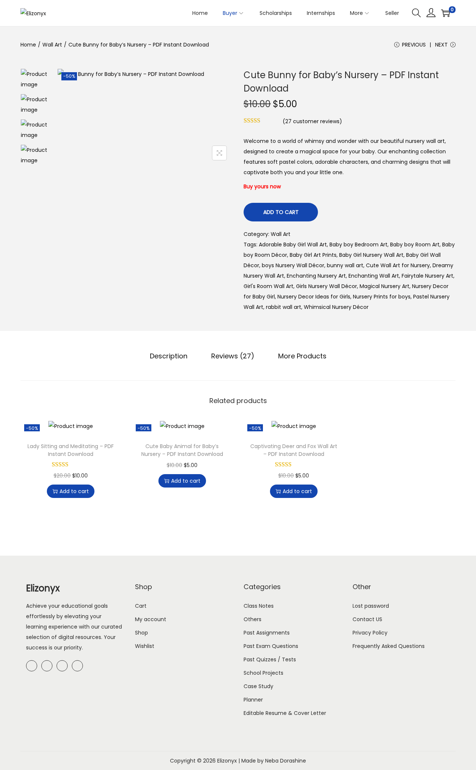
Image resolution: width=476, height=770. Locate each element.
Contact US (367, 619)
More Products (302, 356)
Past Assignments (267, 632)
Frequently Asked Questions (389, 646)
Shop (141, 632)
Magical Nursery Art (384, 286)
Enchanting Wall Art (373, 275)
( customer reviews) (312, 121)
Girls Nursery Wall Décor (326, 286)
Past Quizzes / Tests (270, 659)
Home (28, 44)
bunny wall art (345, 265)
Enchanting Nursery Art (316, 275)
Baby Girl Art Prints (313, 255)
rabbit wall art (283, 307)
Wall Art (52, 44)
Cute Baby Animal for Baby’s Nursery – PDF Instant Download (182, 450)
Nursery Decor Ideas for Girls (313, 296)
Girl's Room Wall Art (268, 286)
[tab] (168, 356)
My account (150, 619)
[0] (445, 13)
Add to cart (281, 212)
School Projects (263, 673)
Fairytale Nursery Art (427, 275)
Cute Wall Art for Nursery (398, 265)
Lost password (371, 606)
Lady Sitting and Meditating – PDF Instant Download (71, 450)
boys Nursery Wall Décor (293, 265)
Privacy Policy (370, 632)
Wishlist (144, 646)
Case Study (258, 686)
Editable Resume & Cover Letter (285, 713)
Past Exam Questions (271, 646)
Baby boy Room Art (415, 244)
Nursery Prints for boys (382, 296)
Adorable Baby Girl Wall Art (293, 244)
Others (252, 619)
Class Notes (259, 606)
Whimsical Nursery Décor (336, 307)
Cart (141, 606)
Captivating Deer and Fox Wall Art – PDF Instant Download (293, 450)
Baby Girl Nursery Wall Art (371, 255)
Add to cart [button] (74, 491)
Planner (253, 699)
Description (168, 356)
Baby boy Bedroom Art (358, 244)
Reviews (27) (232, 356)
